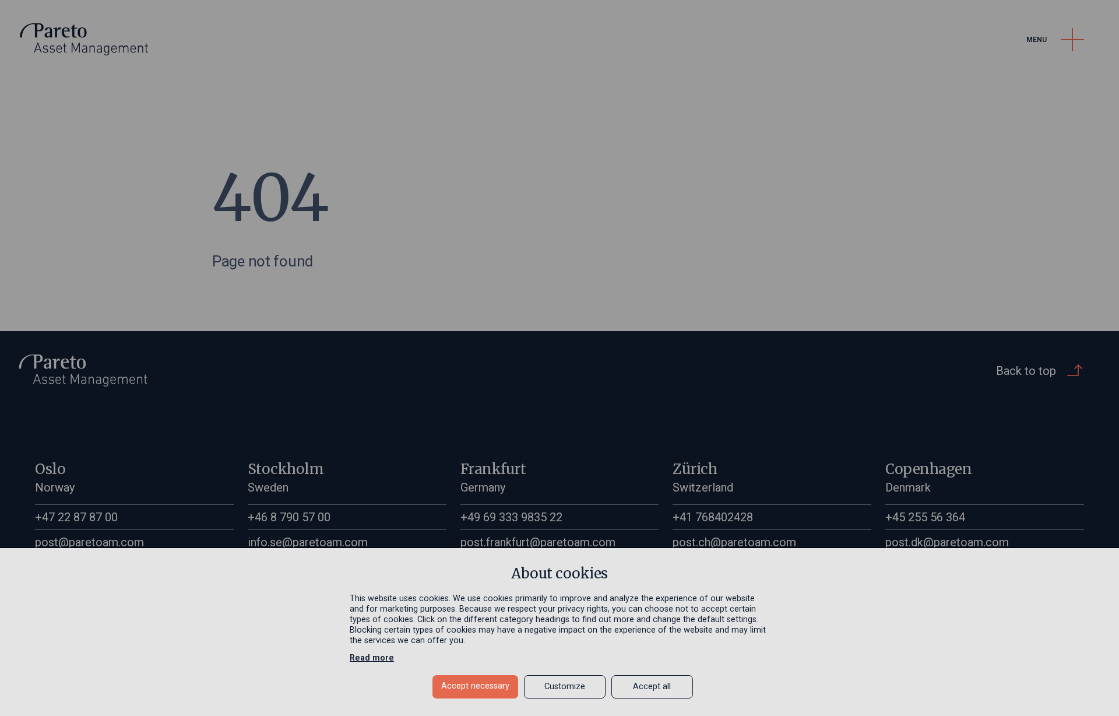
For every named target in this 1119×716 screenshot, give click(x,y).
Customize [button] (564, 687)
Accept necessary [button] (475, 686)
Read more (372, 658)
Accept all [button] (652, 687)
